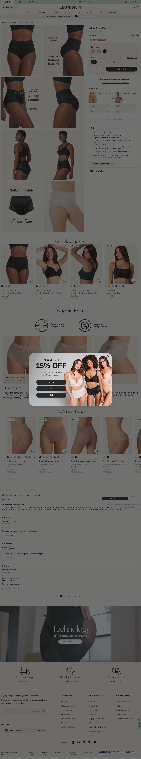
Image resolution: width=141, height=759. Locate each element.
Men (51, 388)
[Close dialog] (108, 356)
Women (51, 382)
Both (51, 395)
